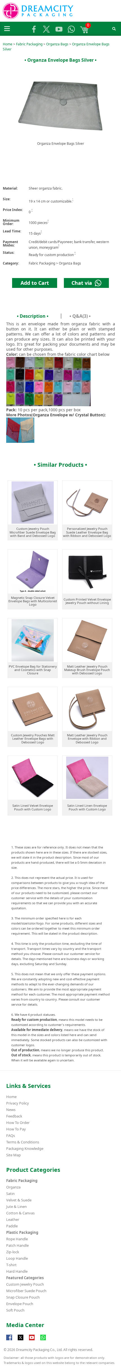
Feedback (14, 1116)
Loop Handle (17, 1258)
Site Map (13, 1154)
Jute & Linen (16, 1206)
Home (7, 44)
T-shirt (11, 1264)
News (10, 1109)
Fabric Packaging (29, 44)
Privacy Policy (17, 1103)
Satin (10, 1193)
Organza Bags (57, 44)
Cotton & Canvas (20, 1213)
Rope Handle (17, 1238)
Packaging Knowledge (24, 1148)
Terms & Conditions (22, 1142)
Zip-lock (12, 1251)
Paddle (12, 1225)
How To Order (18, 1122)
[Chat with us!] (43, 1340)
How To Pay (16, 1129)
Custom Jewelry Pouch (25, 1284)
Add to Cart (35, 282)
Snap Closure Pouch (23, 1297)
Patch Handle (17, 1245)
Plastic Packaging (22, 1232)
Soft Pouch (15, 1310)
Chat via (83, 282)
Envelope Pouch (19, 1303)
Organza (13, 1187)
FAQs (10, 1135)
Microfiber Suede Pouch (26, 1290)
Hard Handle (17, 1271)
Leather (12, 1219)
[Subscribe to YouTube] (32, 1340)
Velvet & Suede (19, 1200)
